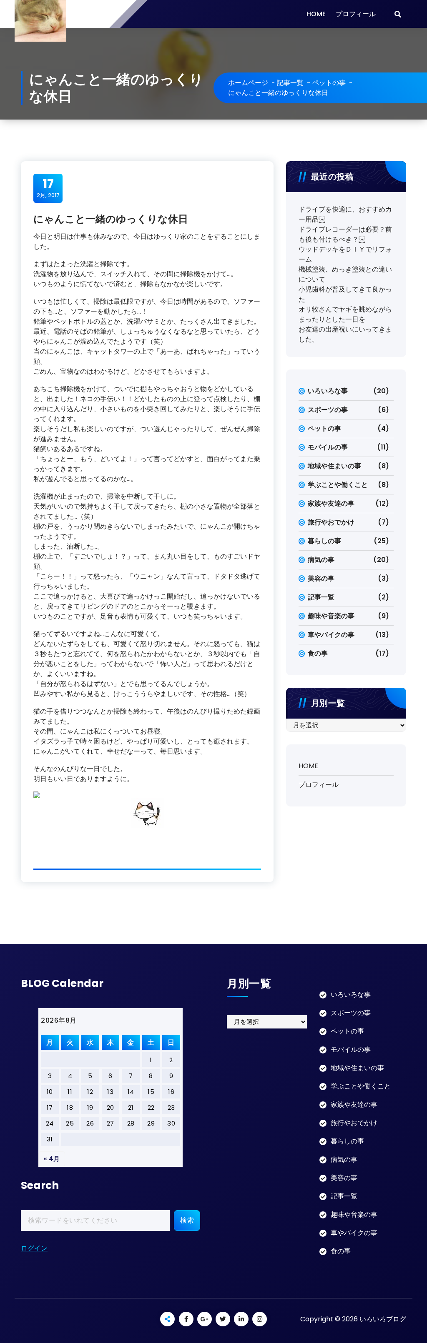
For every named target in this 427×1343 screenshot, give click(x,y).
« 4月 (52, 1158)
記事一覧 (290, 82)
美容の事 (321, 578)
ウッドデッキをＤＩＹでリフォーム (345, 254)
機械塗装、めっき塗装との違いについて (345, 274)
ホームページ (248, 82)
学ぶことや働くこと (338, 484)
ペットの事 (329, 82)
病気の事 (321, 559)
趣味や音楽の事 (331, 616)
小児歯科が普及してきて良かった (345, 294)
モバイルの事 (328, 447)
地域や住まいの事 (334, 466)
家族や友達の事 (331, 503)
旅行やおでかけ (331, 522)
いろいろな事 (328, 391)
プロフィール (356, 14)
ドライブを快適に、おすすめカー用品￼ (345, 214)
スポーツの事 (328, 409)
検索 (187, 1220)
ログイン (34, 1248)
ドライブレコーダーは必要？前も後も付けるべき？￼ (345, 234)
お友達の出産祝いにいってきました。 (345, 334)
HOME (316, 14)
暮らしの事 (324, 541)
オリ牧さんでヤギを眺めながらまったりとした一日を (345, 314)
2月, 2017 (48, 188)
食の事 (318, 653)
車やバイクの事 (331, 634)
